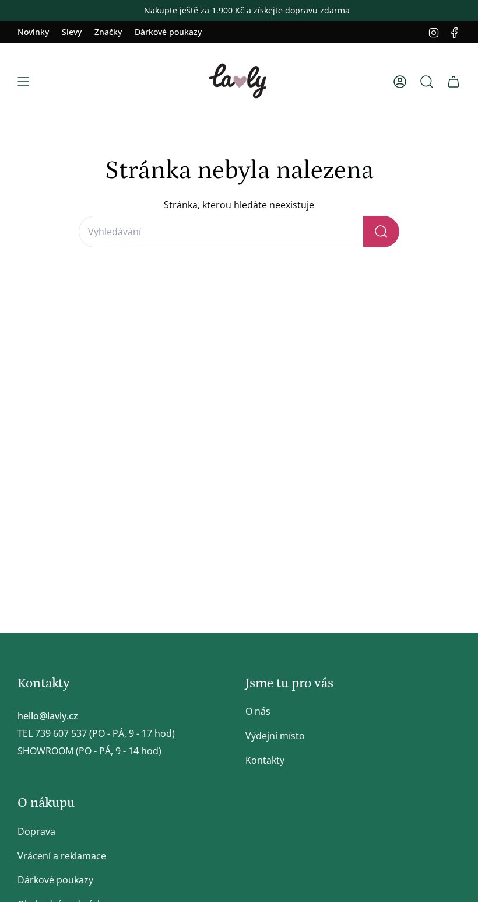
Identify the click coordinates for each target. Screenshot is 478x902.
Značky (108, 31)
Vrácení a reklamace (61, 855)
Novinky (33, 31)
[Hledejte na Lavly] (381, 231)
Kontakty (264, 760)
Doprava (36, 831)
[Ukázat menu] (23, 82)
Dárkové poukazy (168, 31)
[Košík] (453, 82)
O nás (257, 711)
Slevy (72, 31)
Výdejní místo (275, 735)
